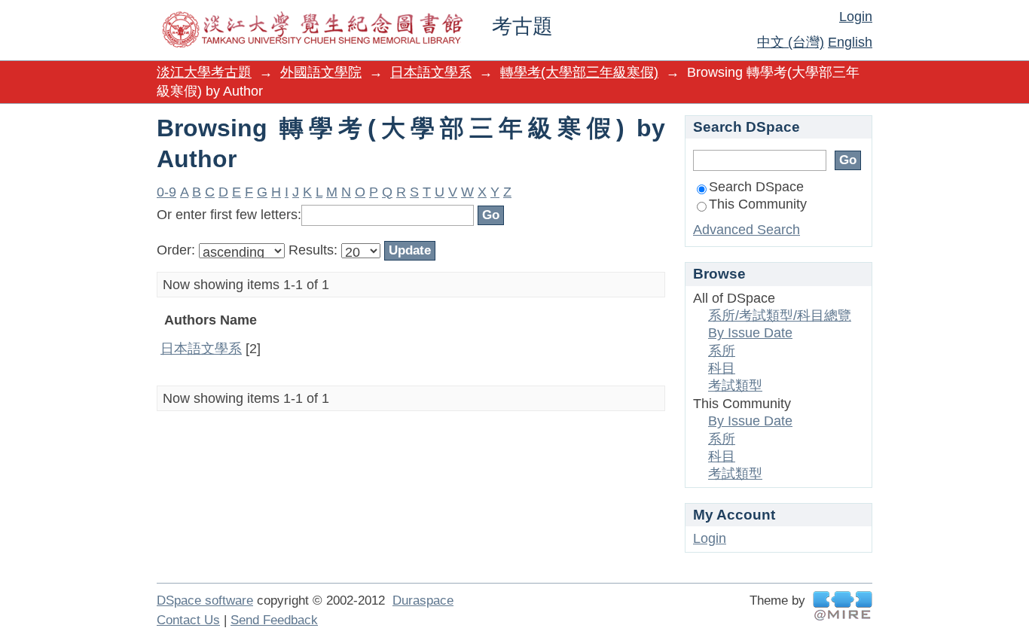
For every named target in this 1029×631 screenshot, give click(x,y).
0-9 (166, 192)
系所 (721, 350)
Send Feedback (274, 620)
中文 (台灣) (790, 42)
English (850, 42)
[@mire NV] (842, 606)
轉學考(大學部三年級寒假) (579, 72)
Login (855, 16)
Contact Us (188, 620)
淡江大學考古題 (204, 72)
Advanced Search (746, 229)
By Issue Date (750, 332)
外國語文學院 (321, 72)
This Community (758, 204)
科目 (721, 368)
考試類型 (735, 385)
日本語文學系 (431, 72)
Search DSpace (756, 186)
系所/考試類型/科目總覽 (779, 315)
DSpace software (205, 600)
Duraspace (422, 600)
